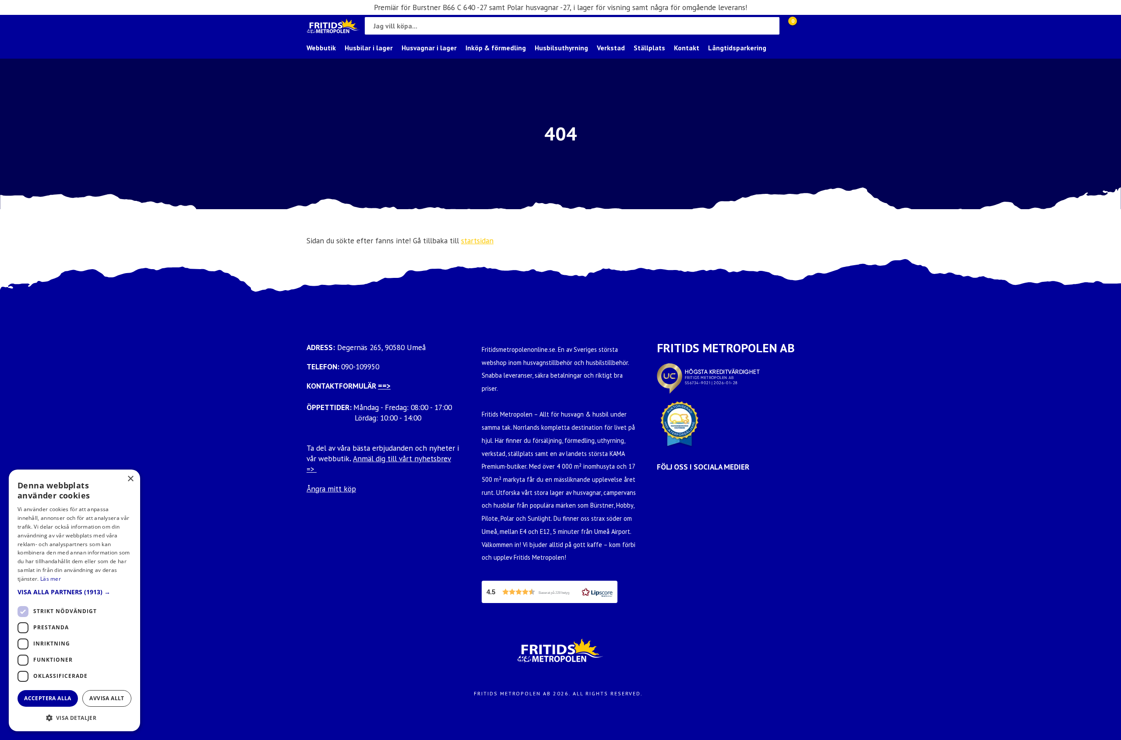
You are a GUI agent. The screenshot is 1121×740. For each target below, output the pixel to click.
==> (384, 386)
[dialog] (74, 600)
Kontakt (686, 47)
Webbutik (321, 47)
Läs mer (50, 578)
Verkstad (611, 47)
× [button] (130, 479)
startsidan (477, 240)
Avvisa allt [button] (106, 698)
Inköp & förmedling (495, 47)
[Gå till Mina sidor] (805, 26)
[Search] (770, 26)
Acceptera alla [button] (47, 698)
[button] (549, 592)
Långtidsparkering (737, 47)
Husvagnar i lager (429, 47)
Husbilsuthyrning (561, 47)
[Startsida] (333, 26)
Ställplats (649, 47)
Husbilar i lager (369, 47)
